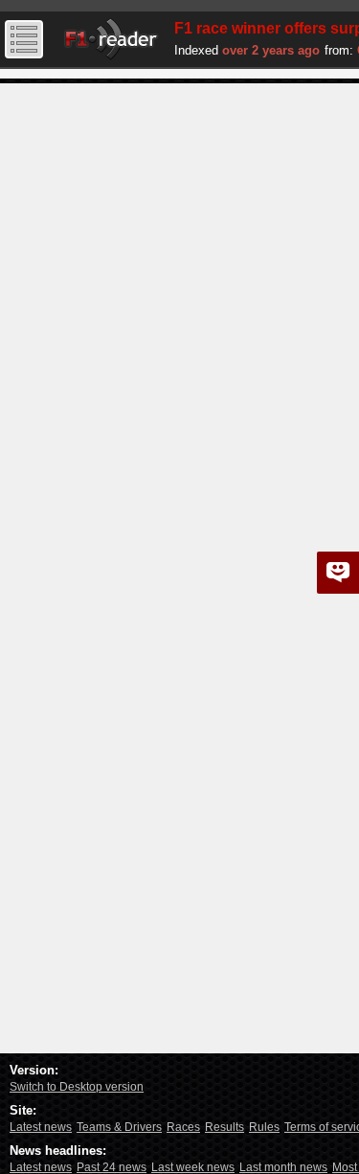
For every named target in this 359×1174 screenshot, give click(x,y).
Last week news (193, 1167)
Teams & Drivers (119, 1127)
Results (224, 1127)
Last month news (283, 1167)
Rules (264, 1127)
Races (183, 1127)
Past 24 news (111, 1167)
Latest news (41, 1127)
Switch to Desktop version (77, 1087)
